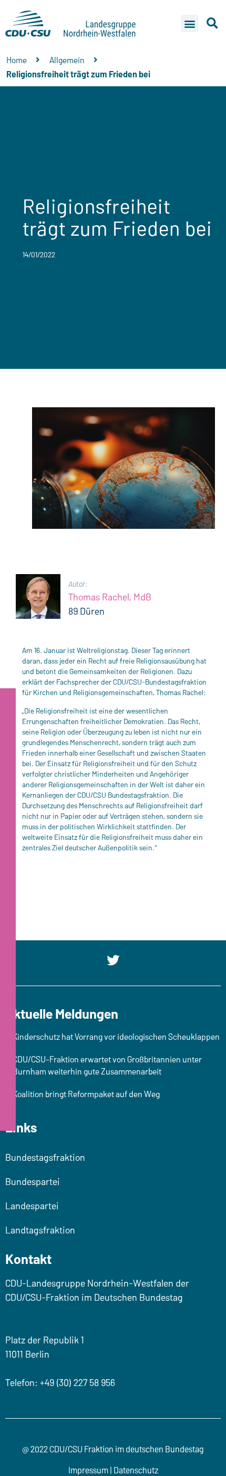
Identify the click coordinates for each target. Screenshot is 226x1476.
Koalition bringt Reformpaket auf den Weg (86, 1094)
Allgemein (67, 60)
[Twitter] (113, 960)
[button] (189, 23)
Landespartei (32, 1205)
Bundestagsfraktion (45, 1157)
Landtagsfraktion (40, 1230)
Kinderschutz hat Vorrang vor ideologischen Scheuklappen (116, 1036)
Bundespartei (32, 1181)
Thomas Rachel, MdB (109, 597)
